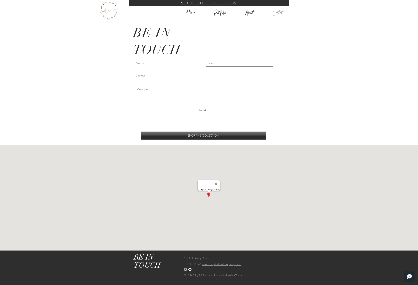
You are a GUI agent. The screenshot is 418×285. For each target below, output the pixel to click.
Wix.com (239, 275)
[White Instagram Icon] (185, 269)
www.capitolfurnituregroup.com (221, 264)
